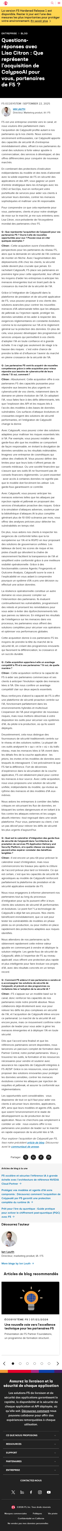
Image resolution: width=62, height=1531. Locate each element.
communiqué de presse (25, 1146)
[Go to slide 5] (42, 1363)
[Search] (52, 2)
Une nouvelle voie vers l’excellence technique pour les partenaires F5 (30, 1326)
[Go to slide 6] (49, 1363)
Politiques (37, 1513)
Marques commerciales (16, 1513)
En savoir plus (39, 21)
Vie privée (52, 1513)
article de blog (35, 1142)
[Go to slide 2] (20, 1363)
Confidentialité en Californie (31, 1518)
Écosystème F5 (16, 1319)
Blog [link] (24, 33)
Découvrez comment (35, 1411)
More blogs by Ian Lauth (16, 1263)
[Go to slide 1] (13, 1363)
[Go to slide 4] (34, 1363)
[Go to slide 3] (27, 1363)
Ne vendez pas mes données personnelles (28, 1523)
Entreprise (9, 33)
